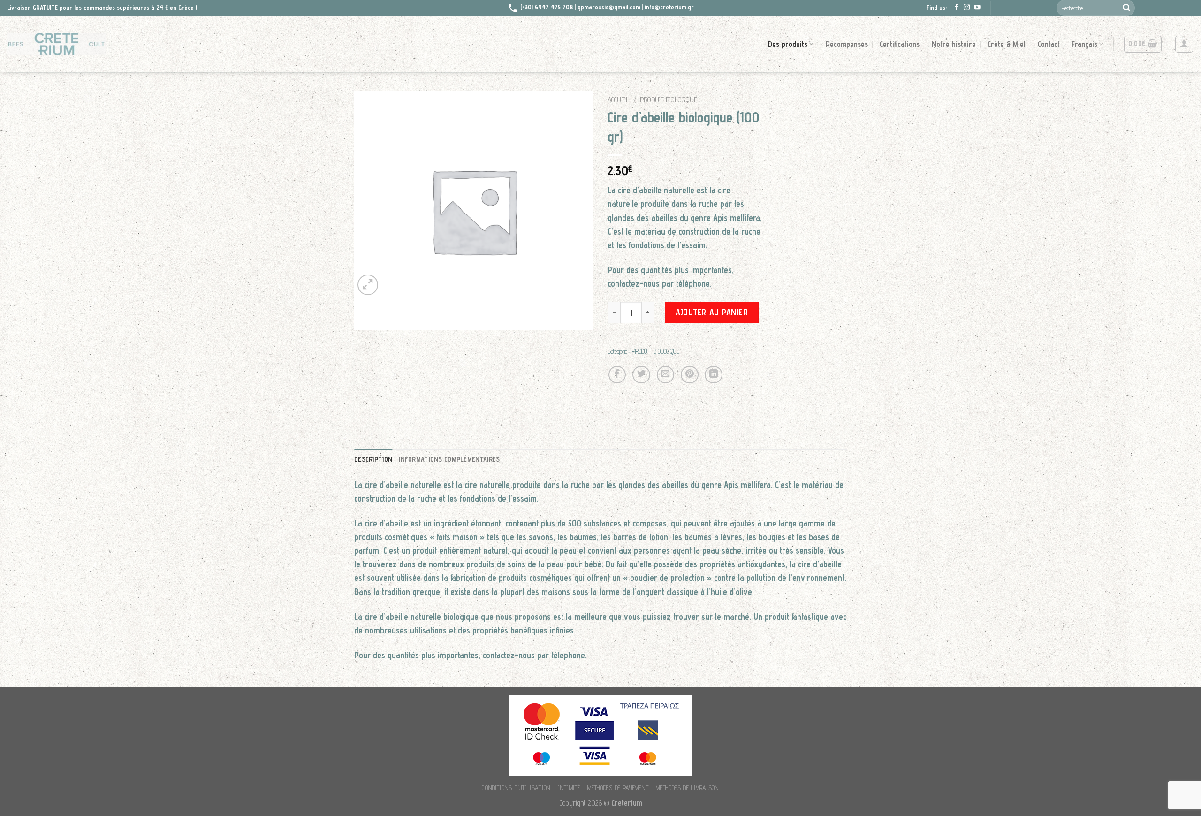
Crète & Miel (1007, 44)
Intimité (569, 788)
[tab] (373, 459)
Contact (1049, 44)
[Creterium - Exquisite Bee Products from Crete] (56, 44)
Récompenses (847, 44)
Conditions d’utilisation (516, 788)
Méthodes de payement (617, 788)
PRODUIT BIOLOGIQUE (668, 99)
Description (373, 459)
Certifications (900, 44)
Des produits (787, 44)
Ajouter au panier (712, 312)
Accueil (618, 99)
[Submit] (1126, 8)
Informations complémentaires (449, 459)
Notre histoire (954, 44)
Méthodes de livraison (687, 788)
